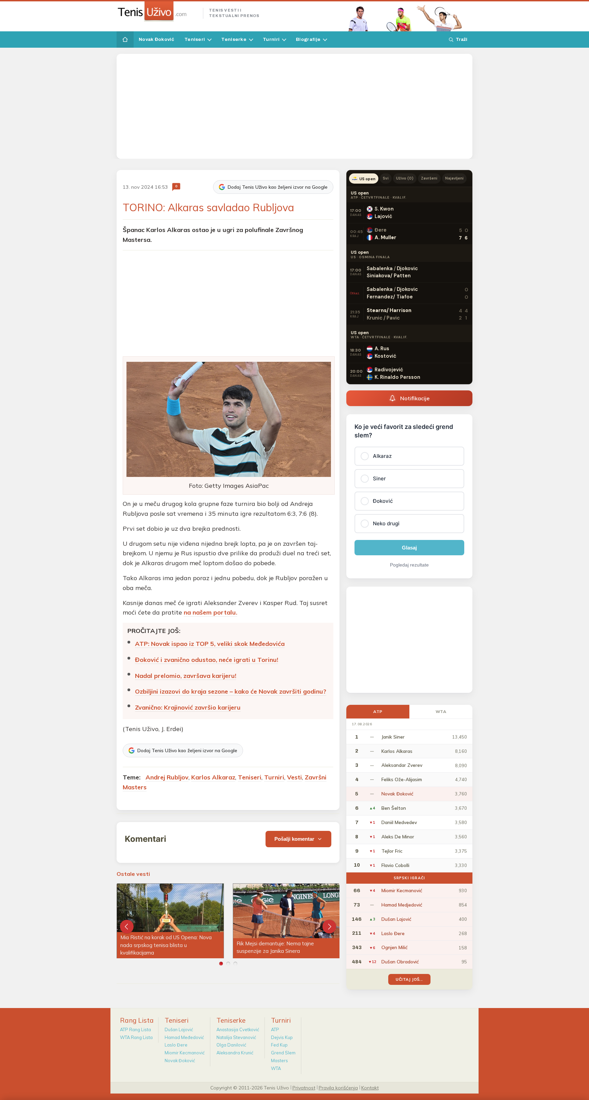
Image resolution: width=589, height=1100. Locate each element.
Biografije (308, 39)
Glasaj (409, 548)
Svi (385, 178)
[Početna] (125, 39)
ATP (377, 711)
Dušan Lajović (179, 1029)
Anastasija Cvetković (237, 1029)
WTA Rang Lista (136, 1037)
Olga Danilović (231, 1045)
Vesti (294, 777)
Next (329, 926)
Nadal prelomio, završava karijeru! (185, 676)
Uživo (405, 178)
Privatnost (303, 1087)
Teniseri (194, 39)
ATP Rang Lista (135, 1029)
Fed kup (279, 1045)
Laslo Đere (176, 1045)
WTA (441, 711)
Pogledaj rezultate (409, 565)
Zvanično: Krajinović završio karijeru (188, 707)
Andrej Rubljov (167, 777)
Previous (127, 926)
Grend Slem (283, 1052)
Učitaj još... (409, 979)
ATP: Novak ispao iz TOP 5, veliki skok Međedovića (210, 644)
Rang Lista (137, 1020)
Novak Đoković (156, 39)
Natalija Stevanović (236, 1037)
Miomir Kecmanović (185, 1052)
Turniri (271, 39)
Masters (279, 1060)
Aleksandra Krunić (234, 1052)
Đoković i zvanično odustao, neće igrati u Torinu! (206, 660)
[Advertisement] (294, 106)
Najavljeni (454, 178)
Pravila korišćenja (338, 1087)
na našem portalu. (210, 612)
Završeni (429, 178)
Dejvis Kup (282, 1037)
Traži (461, 39)
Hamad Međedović (184, 1037)
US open (367, 178)
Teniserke (233, 39)
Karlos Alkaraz (213, 777)
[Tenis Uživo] (157, 11)
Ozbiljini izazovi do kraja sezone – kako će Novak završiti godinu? (230, 691)
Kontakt (370, 1087)
